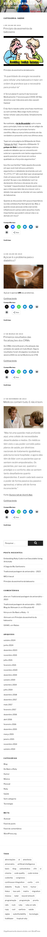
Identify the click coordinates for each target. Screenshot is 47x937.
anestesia (27, 860)
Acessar (7, 819)
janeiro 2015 (9, 739)
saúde (31, 909)
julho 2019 (8, 690)
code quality (19, 873)
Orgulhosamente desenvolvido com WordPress (22, 931)
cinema (8, 873)
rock (13, 905)
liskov (7, 891)
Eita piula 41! (29, 607)
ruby (20, 905)
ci (40, 869)
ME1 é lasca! (9, 576)
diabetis (8, 887)
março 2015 (9, 734)
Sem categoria (10, 799)
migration (36, 891)
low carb (16, 891)
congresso (20, 878)
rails (7, 905)
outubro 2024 (9, 640)
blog (14, 869)
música (8, 896)
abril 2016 (8, 719)
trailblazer (9, 918)
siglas (7, 914)
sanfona (22, 909)
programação (10, 900)
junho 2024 (8, 645)
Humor (7, 774)
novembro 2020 (10, 670)
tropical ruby (22, 918)
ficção (17, 887)
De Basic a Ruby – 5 (20, 612)
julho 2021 (8, 660)
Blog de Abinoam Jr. (22, 3)
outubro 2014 (9, 749)
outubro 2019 (9, 680)
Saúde (6, 794)
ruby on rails (31, 905)
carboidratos (24, 869)
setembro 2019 (10, 685)
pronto (36, 900)
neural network (28, 896)
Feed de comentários (13, 829)
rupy (7, 909)
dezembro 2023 (10, 650)
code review (33, 873)
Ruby (6, 789)
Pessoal (7, 784)
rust (13, 909)
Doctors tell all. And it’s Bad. (21, 495)
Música (7, 779)
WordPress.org (10, 834)
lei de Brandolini (23, 123)
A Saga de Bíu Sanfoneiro (14, 566)
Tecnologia (8, 804)
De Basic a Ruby (10, 769)
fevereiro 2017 (10, 709)
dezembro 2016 (10, 714)
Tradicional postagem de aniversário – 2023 (22, 571)
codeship (9, 878)
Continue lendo (10, 298)
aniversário (9, 864)
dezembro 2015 (10, 729)
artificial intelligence (26, 864)
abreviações (10, 860)
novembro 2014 (10, 744)
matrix (26, 891)
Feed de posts (10, 824)
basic (7, 869)
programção (24, 900)
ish (16, 144)
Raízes (16, 625)
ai (19, 860)
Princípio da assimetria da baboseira (19, 581)
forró (25, 887)
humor (33, 887)
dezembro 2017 (10, 700)
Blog (5, 764)
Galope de (8, 144)
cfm (35, 869)
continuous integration (14, 882)
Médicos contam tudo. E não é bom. (23, 402)
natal (16, 896)
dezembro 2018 (10, 695)
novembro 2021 (10, 655)
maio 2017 (8, 705)
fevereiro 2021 (10, 665)
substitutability (19, 914)
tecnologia (33, 914)
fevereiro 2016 (10, 724)
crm (37, 882)
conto (30, 882)
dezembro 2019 (10, 675)
